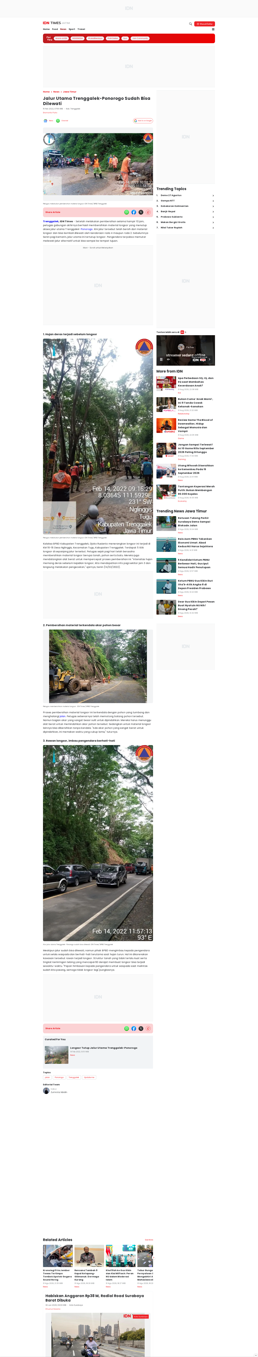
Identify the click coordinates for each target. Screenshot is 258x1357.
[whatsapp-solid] (126, 212)
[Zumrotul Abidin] (46, 1090)
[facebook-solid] (133, 212)
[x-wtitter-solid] (141, 212)
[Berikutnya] (153, 1242)
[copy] (148, 212)
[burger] (213, 29)
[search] (190, 24)
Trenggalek (51, 221)
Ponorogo (87, 229)
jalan (63, 716)
